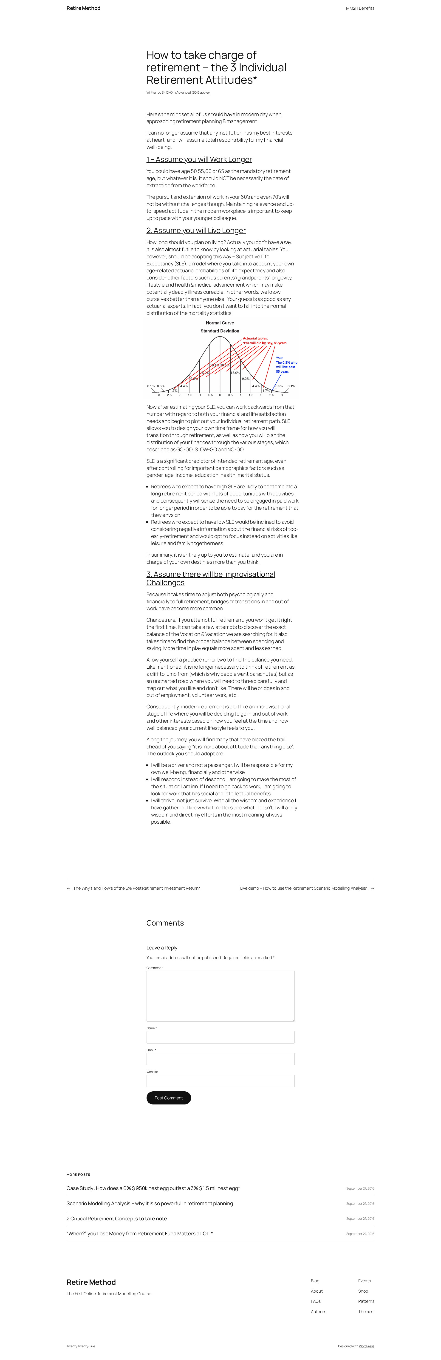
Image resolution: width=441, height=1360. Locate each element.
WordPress (366, 1346)
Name (152, 1028)
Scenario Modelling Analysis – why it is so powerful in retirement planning (150, 1203)
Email (151, 1050)
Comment (155, 968)
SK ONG (167, 92)
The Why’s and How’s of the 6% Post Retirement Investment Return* (137, 888)
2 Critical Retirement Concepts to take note (117, 1219)
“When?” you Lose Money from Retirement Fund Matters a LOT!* (140, 1233)
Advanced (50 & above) (193, 92)
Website (152, 1072)
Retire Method (84, 8)
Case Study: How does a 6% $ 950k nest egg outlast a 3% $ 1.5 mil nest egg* (153, 1188)
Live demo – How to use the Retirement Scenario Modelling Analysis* (304, 888)
